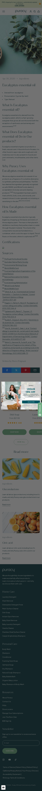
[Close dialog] (39, 383)
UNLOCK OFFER (31, 402)
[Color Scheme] (3, 787)
